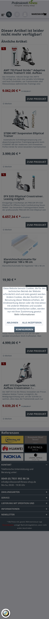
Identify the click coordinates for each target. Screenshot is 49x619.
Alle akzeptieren (32, 322)
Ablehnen (12, 322)
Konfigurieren (24, 329)
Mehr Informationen (24, 314)
